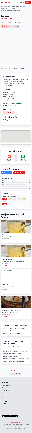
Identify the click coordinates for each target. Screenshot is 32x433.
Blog (3, 388)
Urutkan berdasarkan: (8, 191)
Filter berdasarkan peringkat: (10, 196)
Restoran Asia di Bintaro (9, 356)
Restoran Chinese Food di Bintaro (12, 353)
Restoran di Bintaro (8, 331)
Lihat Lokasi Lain (8, 112)
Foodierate (5, 2)
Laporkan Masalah (16, 373)
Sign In (22, 2)
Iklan (3, 393)
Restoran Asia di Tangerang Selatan (13, 361)
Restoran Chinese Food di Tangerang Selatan (15, 358)
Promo (22, 68)
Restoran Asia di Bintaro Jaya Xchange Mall (15, 351)
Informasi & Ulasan (6, 68)
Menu (15, 68)
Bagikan (16, 26)
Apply (4, 204)
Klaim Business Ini (16, 370)
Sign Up (28, 2)
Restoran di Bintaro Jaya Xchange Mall (14, 328)
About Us (5, 401)
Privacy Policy (6, 406)
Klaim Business (6, 385)
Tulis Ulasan (20, 172)
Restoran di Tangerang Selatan (11, 333)
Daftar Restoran (6, 390)
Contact (4, 403)
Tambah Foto (7, 172)
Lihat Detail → (5, 241)
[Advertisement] (16, 47)
